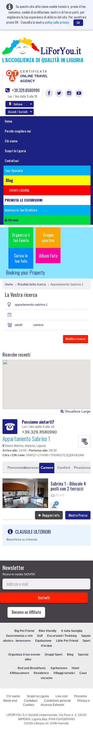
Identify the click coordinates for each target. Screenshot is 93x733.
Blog (70, 654)
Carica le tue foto (21, 258)
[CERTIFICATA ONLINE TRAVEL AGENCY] (12, 75)
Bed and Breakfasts (32, 668)
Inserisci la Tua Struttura (21, 209)
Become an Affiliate (26, 612)
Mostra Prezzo (77, 515)
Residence (41, 673)
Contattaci (12, 160)
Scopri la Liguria (15, 150)
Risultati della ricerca (32, 284)
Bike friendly (48, 631)
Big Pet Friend (24, 631)
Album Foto (48, 255)
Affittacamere (19, 673)
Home (8, 121)
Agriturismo (58, 668)
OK (78, 22)
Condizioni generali (57, 700)
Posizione (81, 468)
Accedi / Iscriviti (18, 112)
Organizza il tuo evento (24, 654)
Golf (40, 636)
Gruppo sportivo (48, 237)
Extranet (13, 219)
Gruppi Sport (53, 654)
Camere (47, 468)
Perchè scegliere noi (18, 130)
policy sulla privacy (57, 22)
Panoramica (14, 468)
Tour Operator (14, 170)
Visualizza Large (77, 411)
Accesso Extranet (52, 705)
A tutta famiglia (71, 631)
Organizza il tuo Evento (21, 237)
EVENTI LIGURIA (52, 659)
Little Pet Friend (67, 640)
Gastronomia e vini (19, 636)
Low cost (61, 696)
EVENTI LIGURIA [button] (19, 190)
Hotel (75, 668)
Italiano (18, 104)
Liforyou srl (41, 723)
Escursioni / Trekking (62, 636)
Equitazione (43, 640)
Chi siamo (11, 140)
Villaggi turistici (64, 673)
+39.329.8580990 (25, 90)
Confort (63, 468)
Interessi (31, 468)
